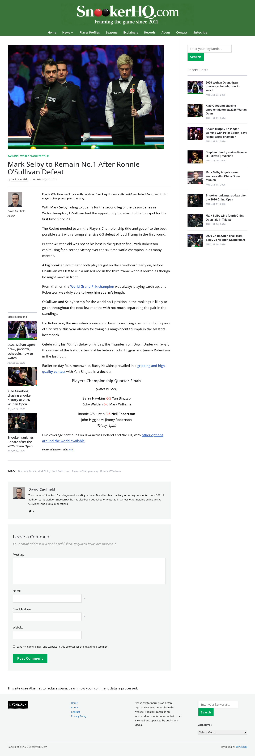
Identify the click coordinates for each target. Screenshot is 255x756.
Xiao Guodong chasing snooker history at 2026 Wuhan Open (20, 397)
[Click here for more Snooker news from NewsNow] (18, 705)
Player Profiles (90, 32)
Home (52, 32)
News (66, 32)
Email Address (22, 609)
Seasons (111, 32)
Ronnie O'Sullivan (110, 471)
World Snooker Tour (34, 156)
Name (17, 591)
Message (18, 554)
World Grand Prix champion (92, 286)
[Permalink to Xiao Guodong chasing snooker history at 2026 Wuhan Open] (22, 376)
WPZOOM (241, 747)
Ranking (13, 156)
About (166, 32)
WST (71, 449)
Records (149, 32)
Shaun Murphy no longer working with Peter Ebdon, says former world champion (226, 133)
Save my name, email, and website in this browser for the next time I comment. (63, 646)
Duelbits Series (27, 471)
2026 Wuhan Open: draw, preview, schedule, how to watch (22, 351)
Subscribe (200, 32)
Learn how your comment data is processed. (103, 688)
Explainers (130, 32)
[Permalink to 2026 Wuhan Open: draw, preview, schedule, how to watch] (22, 330)
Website (18, 627)
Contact (181, 32)
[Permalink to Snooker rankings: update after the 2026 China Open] (22, 423)
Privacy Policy (79, 716)
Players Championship (85, 471)
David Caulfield (19, 179)
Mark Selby (44, 471)
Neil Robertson (61, 471)
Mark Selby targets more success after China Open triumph (223, 176)
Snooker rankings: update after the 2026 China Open (21, 441)
